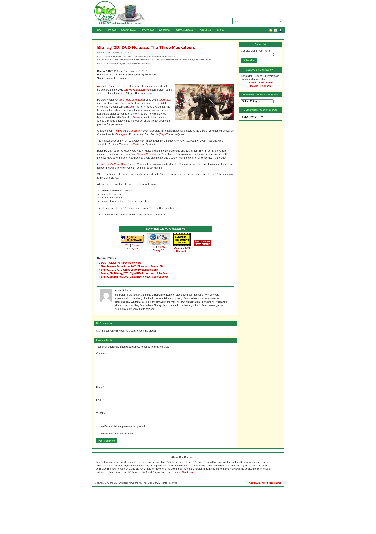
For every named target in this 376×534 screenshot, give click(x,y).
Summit (146, 63)
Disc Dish (188, 13)
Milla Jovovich (184, 59)
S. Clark (106, 52)
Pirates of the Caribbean (127, 130)
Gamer (131, 106)
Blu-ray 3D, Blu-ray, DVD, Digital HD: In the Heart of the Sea (134, 273)
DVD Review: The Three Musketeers (121, 262)
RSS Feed (270, 30)
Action (114, 59)
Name (99, 387)
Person (252, 82)
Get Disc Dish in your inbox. (255, 50)
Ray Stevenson (131, 63)
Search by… (127, 30)
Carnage (120, 134)
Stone (136, 117)
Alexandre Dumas (106, 86)
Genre (261, 82)
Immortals (165, 99)
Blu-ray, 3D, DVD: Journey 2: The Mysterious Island (129, 269)
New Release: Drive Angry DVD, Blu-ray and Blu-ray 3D (132, 266)
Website (100, 413)
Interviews (148, 29)
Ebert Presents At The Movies (112, 164)
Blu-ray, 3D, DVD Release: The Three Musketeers (146, 47)
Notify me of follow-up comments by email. (123, 426)
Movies (254, 86)
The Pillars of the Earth (132, 99)
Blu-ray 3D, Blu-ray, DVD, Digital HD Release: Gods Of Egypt (134, 277)
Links (220, 29)
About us (204, 30)
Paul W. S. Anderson (109, 63)
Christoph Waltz (144, 59)
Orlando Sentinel (146, 154)
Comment (101, 353)
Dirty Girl (164, 134)
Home (98, 29)
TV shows (265, 86)
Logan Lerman (165, 59)
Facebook (280, 30)
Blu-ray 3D (132, 248)
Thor (121, 103)
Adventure (126, 59)
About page (187, 472)
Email (99, 400)
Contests (164, 29)
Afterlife (136, 144)
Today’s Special (182, 30)
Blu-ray (135, 245)
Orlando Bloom (204, 59)
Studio (269, 82)
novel (121, 86)
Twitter (275, 30)
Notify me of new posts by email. (118, 433)
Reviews (111, 29)
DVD (126, 245)
